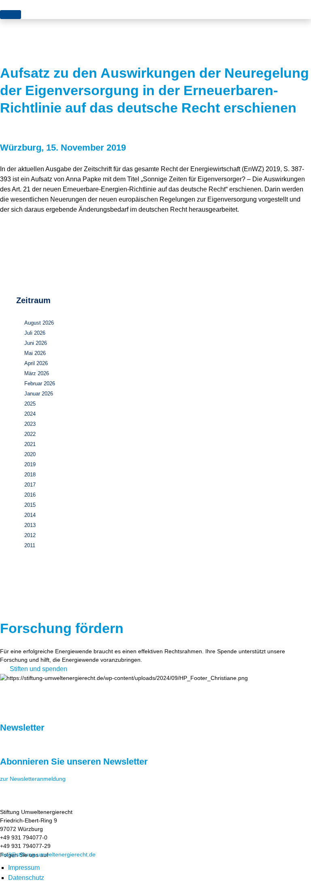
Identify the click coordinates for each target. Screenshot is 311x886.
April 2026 (36, 363)
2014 (30, 515)
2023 (30, 424)
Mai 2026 (35, 353)
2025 (30, 404)
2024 (30, 414)
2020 (30, 454)
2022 (30, 434)
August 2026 (39, 323)
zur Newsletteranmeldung (33, 779)
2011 (29, 545)
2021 (30, 444)
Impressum (24, 867)
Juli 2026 (34, 333)
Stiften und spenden (38, 668)
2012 (30, 535)
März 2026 (36, 373)
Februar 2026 (39, 383)
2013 (30, 525)
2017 (30, 485)
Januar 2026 (38, 394)
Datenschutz (26, 877)
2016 (30, 495)
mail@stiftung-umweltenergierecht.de (48, 854)
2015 (30, 505)
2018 (30, 475)
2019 (30, 464)
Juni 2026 (35, 343)
